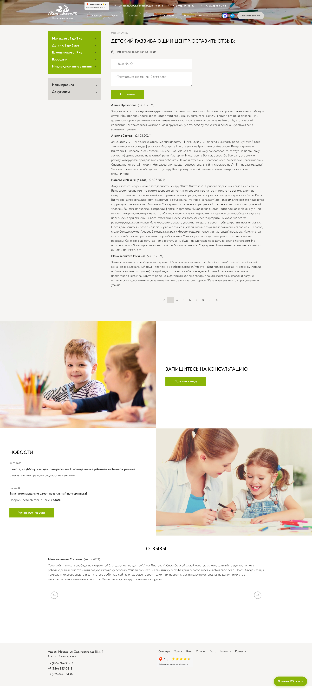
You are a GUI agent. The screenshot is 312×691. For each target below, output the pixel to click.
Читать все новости (31, 512)
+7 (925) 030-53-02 (60, 674)
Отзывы (133, 16)
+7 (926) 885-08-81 (217, 6)
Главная (115, 32)
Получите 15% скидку (290, 681)
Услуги (115, 16)
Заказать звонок (250, 16)
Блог (186, 16)
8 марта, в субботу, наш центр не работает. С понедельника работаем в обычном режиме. (72, 469)
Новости (169, 16)
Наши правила (63, 84)
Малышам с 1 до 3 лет (68, 38)
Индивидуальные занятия (72, 66)
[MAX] (225, 15)
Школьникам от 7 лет (68, 52)
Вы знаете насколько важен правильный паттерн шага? (48, 493)
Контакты (204, 16)
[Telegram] (232, 15)
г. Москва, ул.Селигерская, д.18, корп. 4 (140, 6)
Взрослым (59, 59)
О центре (96, 16)
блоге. (56, 500)
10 (216, 300)
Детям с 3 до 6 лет (65, 45)
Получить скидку (185, 381)
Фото (151, 16)
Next (257, 595)
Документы (61, 91)
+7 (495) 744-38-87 (183, 6)
